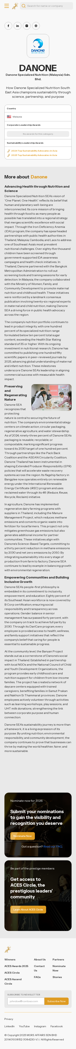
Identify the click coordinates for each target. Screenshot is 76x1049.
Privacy (8, 1019)
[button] (6, 6)
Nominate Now (59, 968)
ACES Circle (12, 972)
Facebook (57, 1026)
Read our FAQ (52, 846)
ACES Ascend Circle (13, 981)
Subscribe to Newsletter (23, 994)
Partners (58, 959)
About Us (40, 959)
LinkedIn (9, 1026)
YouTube (24, 1026)
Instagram (40, 1026)
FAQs (37, 977)
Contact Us (39, 968)
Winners (9, 959)
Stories (57, 977)
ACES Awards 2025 (16, 966)
